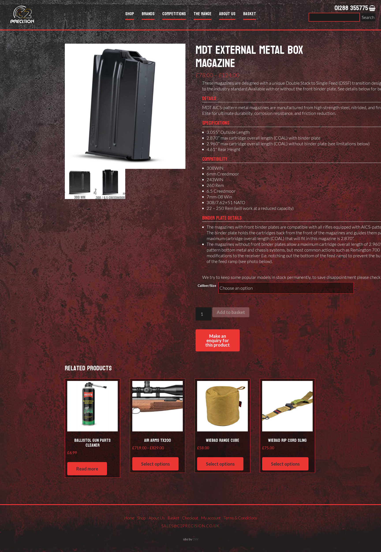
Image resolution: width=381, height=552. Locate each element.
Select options (155, 463)
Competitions (174, 14)
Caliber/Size (207, 285)
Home (129, 517)
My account (211, 517)
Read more (87, 468)
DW (195, 539)
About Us (227, 14)
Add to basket (231, 312)
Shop (129, 14)
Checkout (190, 517)
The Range (202, 14)
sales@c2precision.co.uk (190, 525)
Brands (148, 14)
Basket (249, 14)
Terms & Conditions (240, 517)
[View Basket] (372, 8)
